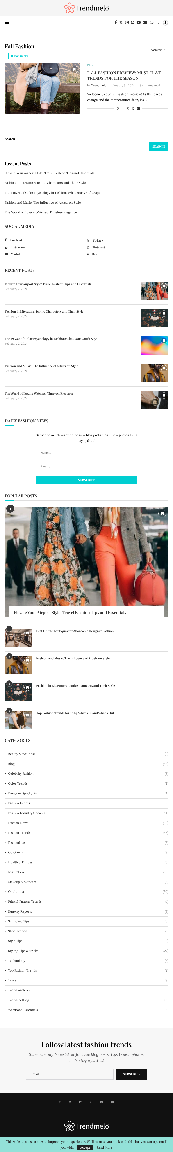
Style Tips (88, 941)
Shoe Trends (88, 931)
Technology (88, 961)
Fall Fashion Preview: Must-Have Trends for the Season (124, 75)
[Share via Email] (138, 108)
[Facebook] (115, 22)
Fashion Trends (88, 833)
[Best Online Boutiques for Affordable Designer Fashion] (18, 638)
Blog (88, 764)
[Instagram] (127, 22)
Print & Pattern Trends (88, 902)
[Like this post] (117, 108)
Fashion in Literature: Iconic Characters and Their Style (45, 183)
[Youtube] (139, 22)
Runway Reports (88, 911)
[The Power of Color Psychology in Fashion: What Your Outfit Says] (154, 345)
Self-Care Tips (88, 921)
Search (10, 139)
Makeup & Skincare (88, 882)
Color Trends (88, 783)
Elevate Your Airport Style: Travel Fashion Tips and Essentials (49, 173)
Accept (85, 1147)
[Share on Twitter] (127, 108)
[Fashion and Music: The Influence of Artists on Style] (154, 373)
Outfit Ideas (88, 892)
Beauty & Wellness (88, 754)
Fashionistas (88, 843)
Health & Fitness (88, 862)
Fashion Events (88, 803)
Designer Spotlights (88, 793)
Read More (105, 1147)
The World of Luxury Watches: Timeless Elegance (41, 212)
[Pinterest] (132, 22)
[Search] (152, 22)
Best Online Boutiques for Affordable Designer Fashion (75, 631)
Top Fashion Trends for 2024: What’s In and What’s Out (75, 713)
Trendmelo (99, 85)
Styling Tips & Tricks (88, 951)
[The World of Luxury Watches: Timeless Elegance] (154, 400)
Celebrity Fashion (88, 773)
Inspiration (88, 872)
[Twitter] (121, 22)
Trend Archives (88, 990)
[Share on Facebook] (123, 108)
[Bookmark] (157, 22)
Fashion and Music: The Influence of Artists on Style (43, 203)
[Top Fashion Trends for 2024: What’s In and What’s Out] (18, 720)
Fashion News (88, 823)
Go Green (88, 852)
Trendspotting (88, 1000)
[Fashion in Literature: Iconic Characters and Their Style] (154, 318)
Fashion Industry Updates (88, 813)
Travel (88, 980)
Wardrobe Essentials (88, 1010)
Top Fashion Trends (88, 970)
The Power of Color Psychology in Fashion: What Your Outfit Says (52, 193)
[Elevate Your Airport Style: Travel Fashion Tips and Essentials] (154, 291)
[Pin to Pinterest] (133, 108)
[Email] (145, 22)
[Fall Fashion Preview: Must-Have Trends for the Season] (42, 88)
